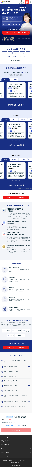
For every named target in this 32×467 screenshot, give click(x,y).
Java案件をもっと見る (15, 145)
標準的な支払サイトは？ (10, 385)
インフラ (23, 159)
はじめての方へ (5, 452)
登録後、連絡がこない (10, 376)
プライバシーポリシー (15, 425)
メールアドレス (5, 419)
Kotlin (14, 56)
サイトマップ (26, 460)
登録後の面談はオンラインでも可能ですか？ (16, 401)
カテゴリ (3, 448)
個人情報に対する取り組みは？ (12, 381)
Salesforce (22, 56)
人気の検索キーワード (16, 462)
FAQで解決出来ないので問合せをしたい (14, 406)
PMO (5, 159)
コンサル (14, 159)
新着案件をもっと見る (15, 105)
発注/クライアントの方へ (7, 441)
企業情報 (5, 460)
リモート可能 (14, 79)
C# (28, 53)
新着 (5, 79)
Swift (8, 56)
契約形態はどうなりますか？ (11, 390)
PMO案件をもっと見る (15, 185)
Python (16, 53)
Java (4, 53)
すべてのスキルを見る (15, 60)
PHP (10, 53)
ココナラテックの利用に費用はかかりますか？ (15, 361)
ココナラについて (5, 456)
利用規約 (8, 425)
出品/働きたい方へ (5, 445)
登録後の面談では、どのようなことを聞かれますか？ (16, 396)
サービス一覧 (4, 437)
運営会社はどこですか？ (10, 366)
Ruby (22, 53)
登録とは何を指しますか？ (11, 371)
